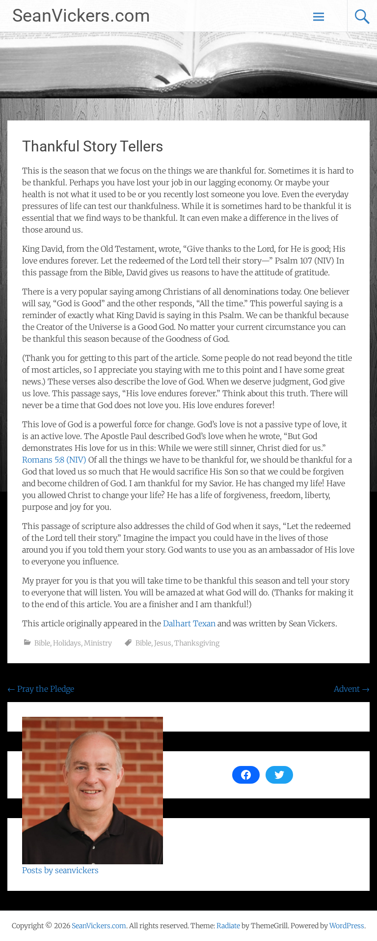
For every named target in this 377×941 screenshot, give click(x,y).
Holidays (67, 643)
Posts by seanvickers (60, 870)
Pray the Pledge (40, 689)
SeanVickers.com (81, 15)
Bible (42, 643)
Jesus (162, 643)
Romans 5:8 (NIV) (54, 460)
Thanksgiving (196, 643)
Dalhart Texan (189, 623)
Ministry (98, 643)
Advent (352, 689)
